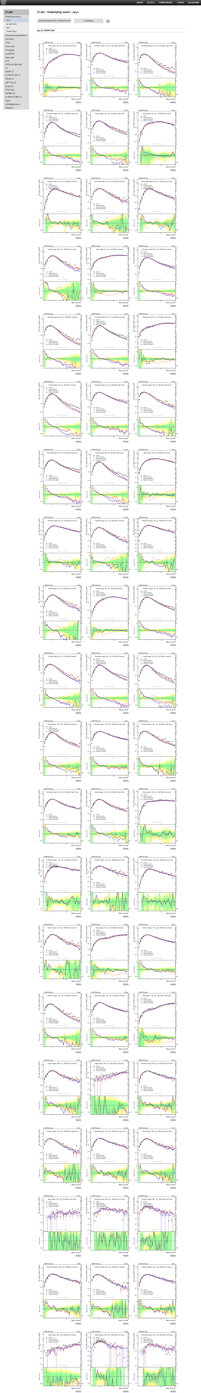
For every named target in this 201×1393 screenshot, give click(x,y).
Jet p (7, 42)
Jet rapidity (9, 50)
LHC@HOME (193, 3)
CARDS (180, 3)
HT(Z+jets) (9, 90)
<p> (8, 20)
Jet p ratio (9, 46)
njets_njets (9, 57)
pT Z (7, 61)
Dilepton (8, 108)
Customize (88, 21)
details (78, 102)
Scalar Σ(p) (11, 31)
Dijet (7, 101)
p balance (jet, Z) (12, 75)
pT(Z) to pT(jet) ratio (13, 64)
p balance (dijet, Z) (13, 97)
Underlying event (12, 17)
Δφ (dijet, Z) (10, 93)
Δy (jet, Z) (9, 86)
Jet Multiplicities (11, 104)
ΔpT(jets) (10, 54)
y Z (6, 68)
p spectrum (11, 24)
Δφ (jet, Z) (9, 71)
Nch (8, 28)
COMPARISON (165, 3)
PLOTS (150, 3)
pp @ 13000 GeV (46, 30)
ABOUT (140, 3)
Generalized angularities (15, 35)
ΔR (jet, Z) (9, 79)
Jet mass (9, 39)
